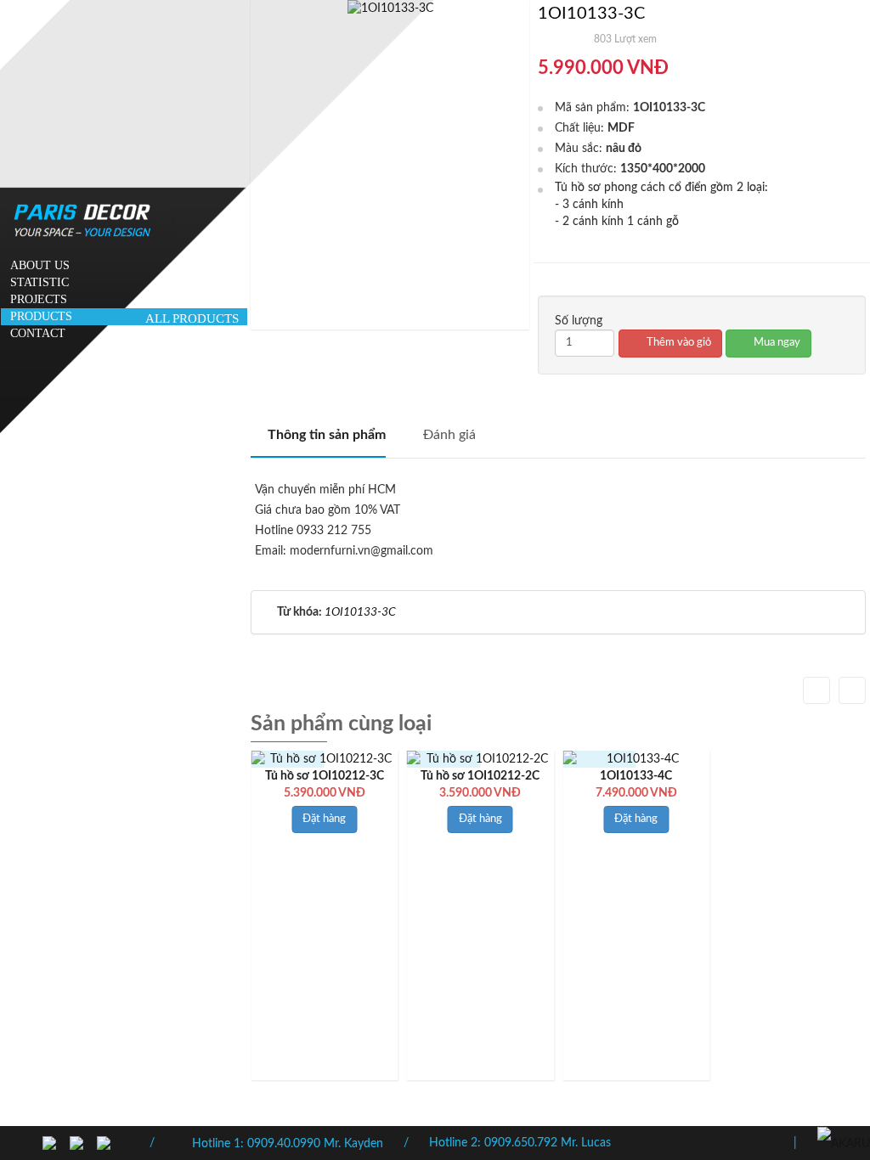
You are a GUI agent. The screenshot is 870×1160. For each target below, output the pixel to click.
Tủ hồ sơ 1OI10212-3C (324, 776)
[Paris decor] (843, 1143)
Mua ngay (775, 342)
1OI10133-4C (636, 776)
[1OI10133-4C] (636, 759)
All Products (192, 318)
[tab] (318, 441)
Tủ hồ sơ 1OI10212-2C (480, 776)
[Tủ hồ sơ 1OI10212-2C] (481, 759)
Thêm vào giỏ (677, 342)
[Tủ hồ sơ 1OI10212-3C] (324, 759)
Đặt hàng (324, 819)
